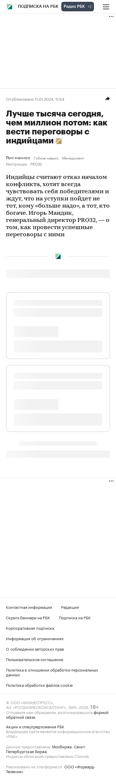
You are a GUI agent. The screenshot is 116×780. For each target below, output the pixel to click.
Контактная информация (29, 607)
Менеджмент (73, 158)
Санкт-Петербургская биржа (46, 748)
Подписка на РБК (75, 617)
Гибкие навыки (46, 158)
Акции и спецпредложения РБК (35, 726)
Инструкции (16, 163)
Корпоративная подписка (30, 628)
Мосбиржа (62, 746)
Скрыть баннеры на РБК (28, 617)
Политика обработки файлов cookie (39, 685)
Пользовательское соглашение (34, 659)
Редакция (70, 607)
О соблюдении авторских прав (35, 649)
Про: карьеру (19, 158)
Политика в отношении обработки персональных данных (52, 671)
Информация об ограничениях (35, 638)
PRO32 (36, 163)
